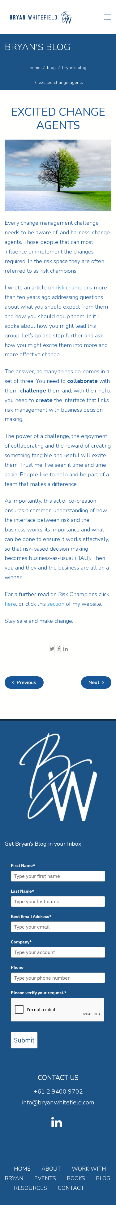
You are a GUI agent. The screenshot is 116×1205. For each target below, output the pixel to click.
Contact (71, 1188)
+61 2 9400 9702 (58, 1091)
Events (45, 1178)
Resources (30, 1188)
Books (76, 1178)
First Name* (23, 865)
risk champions (74, 287)
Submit (24, 1040)
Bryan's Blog (74, 68)
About (51, 1168)
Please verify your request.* (39, 992)
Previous (25, 682)
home (35, 68)
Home (22, 1168)
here (10, 604)
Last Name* (22, 891)
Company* (21, 942)
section (55, 604)
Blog (103, 1178)
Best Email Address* (31, 916)
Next (94, 682)
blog (51, 68)
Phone (17, 967)
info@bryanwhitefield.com (58, 1102)
